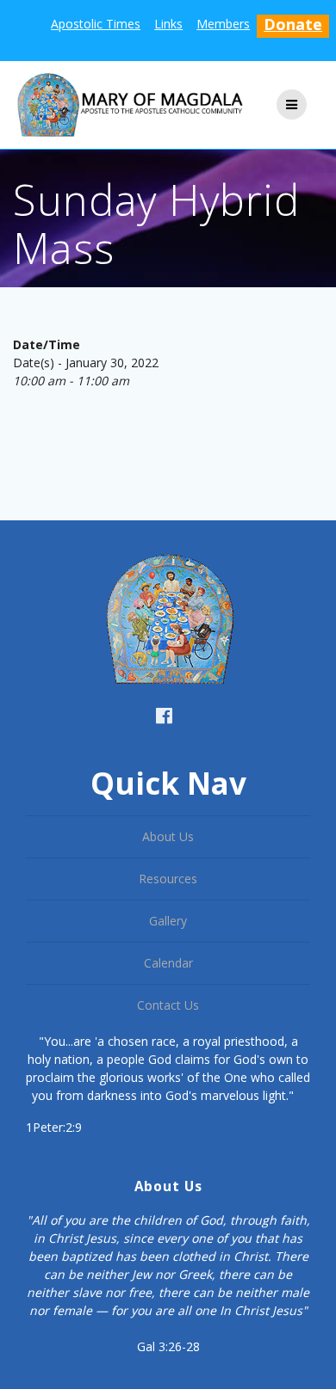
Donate (293, 24)
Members (223, 23)
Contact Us (168, 1005)
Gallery (168, 921)
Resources (168, 878)
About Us (168, 836)
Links (168, 23)
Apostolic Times (95, 23)
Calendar (168, 963)
